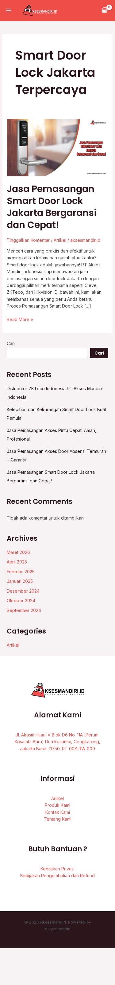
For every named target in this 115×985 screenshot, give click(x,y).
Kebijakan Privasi (57, 868)
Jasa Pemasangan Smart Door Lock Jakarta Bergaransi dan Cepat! (52, 206)
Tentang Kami (57, 819)
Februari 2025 (21, 571)
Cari (11, 343)
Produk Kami (57, 805)
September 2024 (24, 610)
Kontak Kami (57, 812)
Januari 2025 (20, 581)
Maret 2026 (18, 552)
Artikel (60, 240)
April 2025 (17, 561)
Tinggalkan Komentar (28, 240)
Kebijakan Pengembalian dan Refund (57, 875)
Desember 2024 (23, 591)
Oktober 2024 (21, 600)
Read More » (20, 319)
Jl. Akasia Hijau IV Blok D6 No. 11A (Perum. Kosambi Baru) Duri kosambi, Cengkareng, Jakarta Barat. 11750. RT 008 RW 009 (57, 741)
